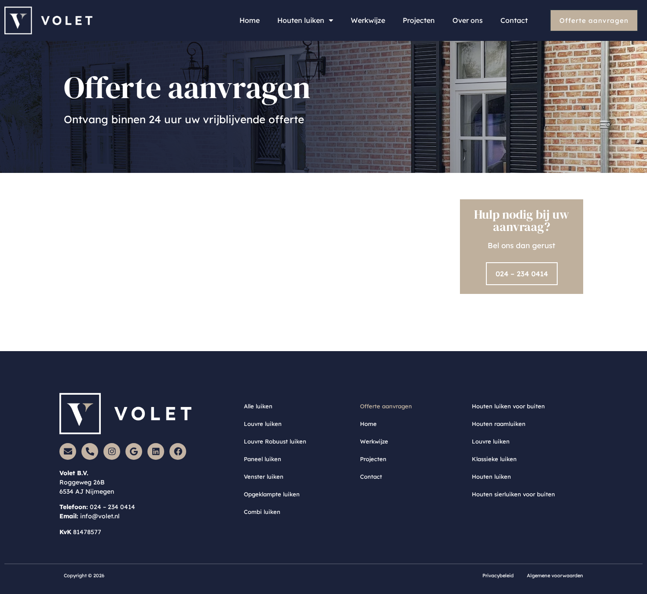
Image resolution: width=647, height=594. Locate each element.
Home (249, 20)
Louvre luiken (263, 423)
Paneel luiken (262, 458)
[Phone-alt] (89, 451)
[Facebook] (177, 451)
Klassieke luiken (494, 458)
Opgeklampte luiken (272, 494)
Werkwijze (368, 20)
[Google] (133, 451)
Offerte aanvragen (386, 406)
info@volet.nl (100, 516)
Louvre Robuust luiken (275, 441)
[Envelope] (67, 451)
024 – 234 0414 (112, 507)
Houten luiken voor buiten (508, 406)
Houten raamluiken (499, 423)
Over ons (467, 20)
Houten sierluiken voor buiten (513, 494)
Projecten (419, 20)
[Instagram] (111, 451)
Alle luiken (258, 406)
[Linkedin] (155, 451)
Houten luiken (300, 20)
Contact (514, 20)
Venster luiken (263, 476)
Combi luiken (262, 511)
